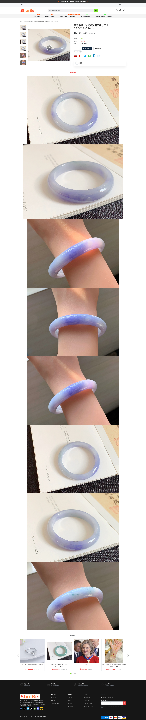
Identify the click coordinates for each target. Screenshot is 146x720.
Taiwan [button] (23, 5)
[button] (124, 10)
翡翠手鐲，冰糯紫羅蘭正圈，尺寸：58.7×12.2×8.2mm (44, 21)
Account (70, 697)
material (26, 21)
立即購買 (98, 48)
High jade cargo (85, 15)
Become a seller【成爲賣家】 (103, 15)
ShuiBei (83, 41)
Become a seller (89, 706)
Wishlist (70, 703)
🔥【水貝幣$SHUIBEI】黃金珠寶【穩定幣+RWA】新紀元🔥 (73, 1)
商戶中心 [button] (121, 5)
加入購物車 (88, 48)
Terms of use (88, 703)
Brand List (70, 706)
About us (53, 697)
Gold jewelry (37, 15)
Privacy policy (55, 703)
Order (69, 700)
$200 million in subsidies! (68, 15)
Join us (53, 700)
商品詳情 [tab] (73, 73)
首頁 (21, 21)
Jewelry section (50, 15)
